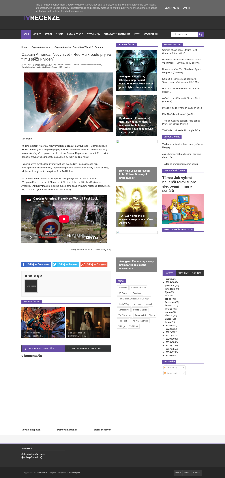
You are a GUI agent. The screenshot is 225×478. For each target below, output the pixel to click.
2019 (168, 342)
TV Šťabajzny (124, 315)
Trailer (165, 144)
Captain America (138, 288)
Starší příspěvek (102, 429)
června (169, 305)
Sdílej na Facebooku (38, 264)
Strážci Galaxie (140, 310)
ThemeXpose (74, 473)
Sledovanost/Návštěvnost (117, 34)
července (170, 302)
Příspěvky (171, 367)
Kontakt (196, 473)
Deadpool (137, 293)
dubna (168, 312)
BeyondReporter (76, 153)
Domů (26, 34)
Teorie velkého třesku (145, 315)
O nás (186, 473)
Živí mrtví (133, 326)
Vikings (121, 326)
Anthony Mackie (41, 186)
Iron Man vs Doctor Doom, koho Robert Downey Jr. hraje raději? (135, 174)
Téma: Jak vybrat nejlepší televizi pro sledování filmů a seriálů (179, 184)
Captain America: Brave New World (87, 65)
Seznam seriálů (151, 34)
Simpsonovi (123, 310)
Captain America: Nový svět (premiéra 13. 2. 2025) (56, 146)
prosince (170, 285)
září (167, 295)
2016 (168, 352)
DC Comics (123, 293)
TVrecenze (43, 473)
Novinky (37, 34)
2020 (168, 338)
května (169, 309)
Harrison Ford (29, 149)
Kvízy (136, 34)
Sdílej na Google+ (96, 264)
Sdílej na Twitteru (68, 264)
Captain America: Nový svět (32, 67)
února (168, 319)
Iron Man (137, 304)
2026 (168, 279)
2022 (168, 332)
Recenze (48, 34)
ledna (168, 322)
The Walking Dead (140, 321)
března (169, 315)
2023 (168, 329)
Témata (59, 34)
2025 (168, 282)
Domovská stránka (67, 429)
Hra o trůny (123, 304)
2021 (168, 335)
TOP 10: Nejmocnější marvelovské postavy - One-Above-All (136, 219)
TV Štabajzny (93, 34)
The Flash (122, 321)
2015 (168, 355)
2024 (168, 325)
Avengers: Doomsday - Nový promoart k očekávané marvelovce (136, 265)
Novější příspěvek (30, 429)
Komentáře (172, 373)
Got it (186, 7)
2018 (168, 345)
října (167, 292)
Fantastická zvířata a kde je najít (133, 299)
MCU (60, 67)
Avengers (122, 288)
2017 (168, 349)
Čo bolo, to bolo (75, 34)
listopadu (170, 289)
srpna (168, 298)
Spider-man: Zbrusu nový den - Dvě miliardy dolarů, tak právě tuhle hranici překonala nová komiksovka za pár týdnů (136, 125)
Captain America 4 (64, 65)
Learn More (172, 7)
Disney (48, 67)
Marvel (149, 304)
